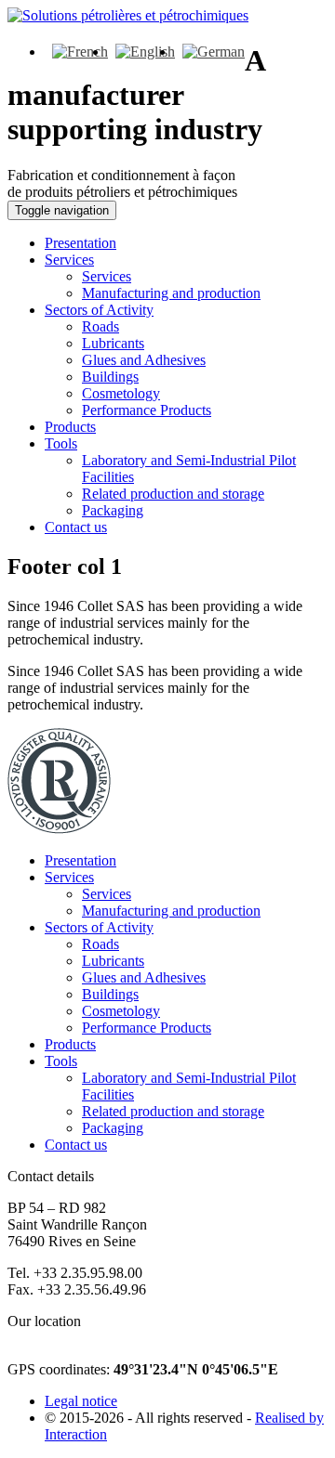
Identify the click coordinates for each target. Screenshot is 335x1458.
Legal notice (81, 1401)
